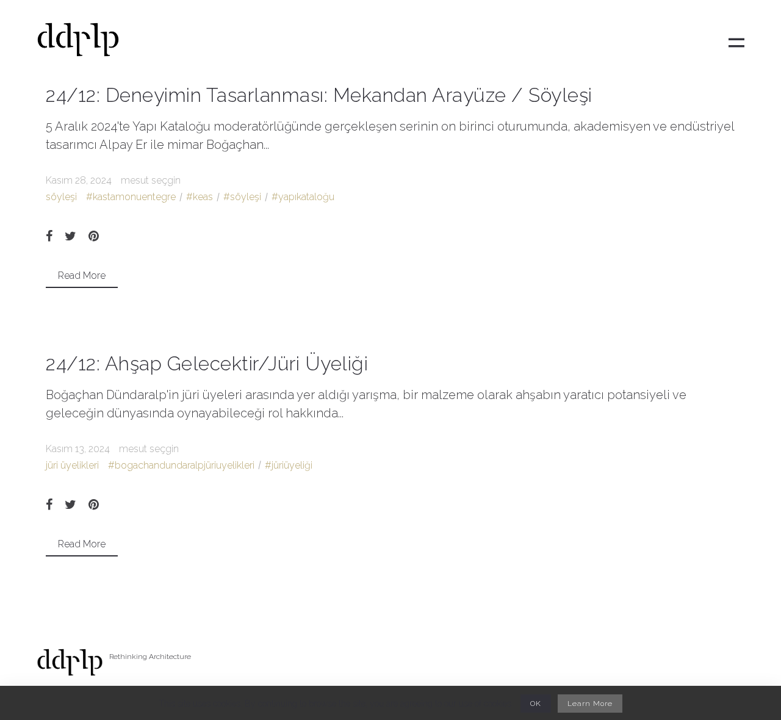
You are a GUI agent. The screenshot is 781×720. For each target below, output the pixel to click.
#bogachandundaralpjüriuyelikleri (181, 465)
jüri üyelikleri (72, 465)
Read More (82, 275)
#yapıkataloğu (303, 197)
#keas (199, 197)
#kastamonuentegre (131, 197)
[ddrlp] (78, 43)
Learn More (590, 703)
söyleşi (61, 197)
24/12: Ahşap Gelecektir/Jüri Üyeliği (207, 363)
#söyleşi (242, 197)
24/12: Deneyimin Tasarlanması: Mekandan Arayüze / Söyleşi (319, 95)
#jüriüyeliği (288, 465)
